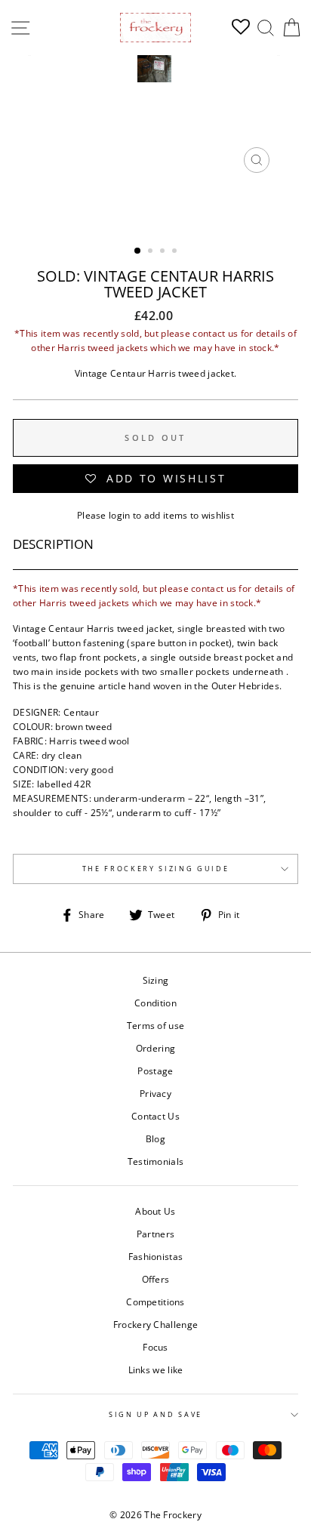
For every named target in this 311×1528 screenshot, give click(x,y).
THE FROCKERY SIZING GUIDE (155, 868)
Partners (155, 1234)
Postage (155, 1070)
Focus (155, 1347)
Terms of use (156, 1025)
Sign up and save (155, 1414)
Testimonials (156, 1161)
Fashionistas (155, 1256)
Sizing (156, 980)
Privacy (155, 1093)
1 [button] (138, 251)
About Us (155, 1211)
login (120, 515)
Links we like (155, 1369)
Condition (155, 1003)
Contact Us (155, 1116)
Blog (155, 1138)
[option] (155, 117)
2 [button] (152, 252)
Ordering (155, 1048)
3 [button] (164, 252)
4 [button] (176, 252)
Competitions (155, 1301)
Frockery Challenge (155, 1324)
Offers (156, 1279)
